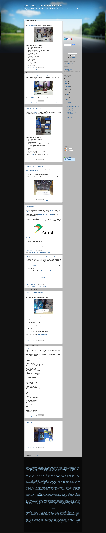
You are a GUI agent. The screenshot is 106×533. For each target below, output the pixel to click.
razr (61, 506)
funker (29, 480)
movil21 (35, 494)
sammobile (49, 508)
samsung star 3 (58, 515)
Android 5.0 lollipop (37, 469)
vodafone (48, 521)
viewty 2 (46, 521)
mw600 (39, 496)
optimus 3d (51, 502)
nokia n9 (27, 501)
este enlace (28, 237)
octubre (68, 89)
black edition (70, 470)
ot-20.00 (74, 502)
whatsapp (68, 521)
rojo (42, 102)
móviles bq (65, 494)
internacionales (75, 487)
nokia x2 (36, 501)
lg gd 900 (43, 489)
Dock (38, 476)
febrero (67, 121)
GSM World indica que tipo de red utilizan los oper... (72, 113)
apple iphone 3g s (77, 469)
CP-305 (44, 475)
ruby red (44, 102)
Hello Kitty (54, 484)
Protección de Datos (68, 69)
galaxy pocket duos (75, 481)
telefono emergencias (38, 520)
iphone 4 (56, 488)
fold (33, 160)
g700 (33, 480)
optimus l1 (57, 502)
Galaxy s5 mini (37, 483)
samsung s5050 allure (53, 514)
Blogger (61, 529)
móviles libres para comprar (46, 495)
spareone (55, 519)
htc (59, 484)
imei (69, 487)
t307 (69, 519)
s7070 (77, 507)
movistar (36, 496)
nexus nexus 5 (59, 496)
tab (73, 519)
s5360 (59, 507)
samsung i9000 (68, 513)
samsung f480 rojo (69, 511)
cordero (39, 475)
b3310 (48, 470)
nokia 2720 (77, 496)
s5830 (67, 507)
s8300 (34, 508)
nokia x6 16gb (39, 449)
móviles (47, 494)
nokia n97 (29, 501)
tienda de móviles (58, 520)
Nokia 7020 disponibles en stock (34, 108)
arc (26, 470)
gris (35, 160)
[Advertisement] (47, 15)
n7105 (45, 496)
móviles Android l (56, 494)
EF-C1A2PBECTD (35, 477)
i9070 (45, 487)
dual (33, 102)
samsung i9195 (78, 513)
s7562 (32, 508)
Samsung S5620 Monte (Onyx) (32, 170)
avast (40, 470)
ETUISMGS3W (78, 477)
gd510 (62, 483)
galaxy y (44, 483)
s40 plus (48, 507)
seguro (71, 515)
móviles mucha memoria (55, 495)
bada (59, 470)
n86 (47, 496)
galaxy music (52, 481)
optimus (47, 502)
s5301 (55, 507)
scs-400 (68, 515)
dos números (46, 476)
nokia (31, 449)
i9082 (47, 487)
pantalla (49, 503)
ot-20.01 (77, 502)
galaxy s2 (68, 482)
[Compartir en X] (41, 67)
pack (44, 503)
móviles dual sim (28, 495)
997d (31, 467)
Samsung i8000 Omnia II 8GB (38, 513)
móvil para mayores (75, 493)
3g (57, 466)
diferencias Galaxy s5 (32, 476)
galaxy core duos (73, 480)
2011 (66, 83)
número (54, 501)
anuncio (57, 469)
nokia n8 (76, 500)
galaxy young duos (48, 483)
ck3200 (44, 252)
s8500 (36, 508)
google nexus (74, 483)
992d (28, 467)
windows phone (31, 522)
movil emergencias (60, 493)
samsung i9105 (73, 513)
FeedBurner (74, 57)
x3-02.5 (54, 522)
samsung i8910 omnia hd (61, 513)
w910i (58, 521)
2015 (66, 76)
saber (40, 508)
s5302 (57, 507)
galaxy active (60, 480)
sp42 (42, 519)
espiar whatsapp (73, 477)
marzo (67, 100)
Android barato (42, 469)
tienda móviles (76, 520)
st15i (57, 519)
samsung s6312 (33, 515)
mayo (67, 97)
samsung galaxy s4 (64, 512)
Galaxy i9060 (43, 481)
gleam (68, 483)
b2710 (46, 470)
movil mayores (68, 493)
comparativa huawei (42, 474)
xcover (59, 522)
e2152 (65, 476)
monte (31, 200)
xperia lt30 (72, 522)
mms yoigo (56, 416)
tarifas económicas (30, 520)
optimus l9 (60, 502)
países (44, 286)
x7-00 (56, 522)
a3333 (33, 467)
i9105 (53, 487)
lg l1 (61, 489)
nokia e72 (36, 500)
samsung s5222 (59, 514)
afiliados (41, 468)
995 (29, 467)
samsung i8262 (45, 513)
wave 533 (65, 521)
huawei (56, 486)
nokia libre (40, 500)
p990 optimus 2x (41, 503)
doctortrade (40, 476)
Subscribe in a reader (68, 63)
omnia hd (69, 501)
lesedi (75, 488)
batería (66, 470)
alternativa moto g (74, 468)
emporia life (48, 477)
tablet (75, 519)
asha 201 (33, 470)
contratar (27, 475)
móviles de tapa (78, 494)
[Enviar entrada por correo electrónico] (36, 67)
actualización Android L (50, 467)
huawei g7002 (29, 487)
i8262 (38, 487)
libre (37, 160)
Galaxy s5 (33, 483)
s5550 (61, 507)
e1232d (63, 476)
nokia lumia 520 (48, 500)
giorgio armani (65, 483)
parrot (51, 503)
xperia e (67, 522)
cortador (42, 475)
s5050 (50, 507)
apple (64, 469)
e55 (73, 476)
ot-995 (27, 503)
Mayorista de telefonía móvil (69, 70)
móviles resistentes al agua (63, 495)
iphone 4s (58, 488)
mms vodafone (50, 416)
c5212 (31, 102)
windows (27, 522)
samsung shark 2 (48, 515)
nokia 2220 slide (72, 496)
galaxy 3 (40, 480)
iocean (79, 487)
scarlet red (65, 515)
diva (36, 476)
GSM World (35, 265)
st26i (64, 519)
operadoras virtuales (43, 502)
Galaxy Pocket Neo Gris (42, 482)
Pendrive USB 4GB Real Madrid (65, 503)
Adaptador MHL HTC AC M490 (35, 468)
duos (40, 102)
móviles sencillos (70, 495)
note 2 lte (47, 501)
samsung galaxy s (50, 512)
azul (42, 470)
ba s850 (57, 470)
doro (43, 476)
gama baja (53, 483)
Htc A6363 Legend (32, 25)
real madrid (64, 506)
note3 (50, 501)
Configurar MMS (30, 348)
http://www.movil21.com (42, 334)
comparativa (37, 474)
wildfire (77, 521)
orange (71, 502)
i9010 (43, 487)
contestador (78, 474)
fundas (27, 480)
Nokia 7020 (35, 112)
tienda (54, 520)
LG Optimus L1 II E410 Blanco (70, 489)
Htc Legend (28, 22)
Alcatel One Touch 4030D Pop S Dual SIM (58, 468)
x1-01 (42, 522)
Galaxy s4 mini (29, 483)
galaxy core (64, 480)
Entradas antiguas (56, 452)
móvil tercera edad (31, 494)
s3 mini (39, 507)
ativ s (38, 470)
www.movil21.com (29, 98)
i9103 (51, 487)
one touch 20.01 (30, 502)
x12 (50, 522)
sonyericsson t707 (36, 519)
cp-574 (47, 475)
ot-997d (29, 503)
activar (45, 467)
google (70, 483)
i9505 (60, 487)
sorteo (40, 519)
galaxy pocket (69, 481)
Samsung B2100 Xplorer (61, 508)
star (65, 519)
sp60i (49, 519)
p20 (34, 503)
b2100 (44, 470)
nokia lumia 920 (63, 500)
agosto (67, 92)
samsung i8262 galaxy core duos (53, 513)
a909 (36, 467)
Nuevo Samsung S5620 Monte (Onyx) (35, 166)
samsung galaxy (74, 511)
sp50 (47, 519)
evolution (48, 252)
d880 (49, 475)
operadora (38, 502)
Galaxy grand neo (38, 481)
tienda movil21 (70, 520)
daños (53, 475)
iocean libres (35, 488)
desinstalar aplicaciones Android (62, 475)
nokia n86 (78, 500)
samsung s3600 (47, 514)
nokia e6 (27, 500)
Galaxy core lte (28, 481)
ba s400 (55, 470)
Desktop (79, 475)
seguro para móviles (75, 515)
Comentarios (68, 150)
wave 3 (62, 521)
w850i (56, 521)
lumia (62, 490)
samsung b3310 (67, 508)
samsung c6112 (40, 342)
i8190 (36, 487)
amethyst (28, 469)
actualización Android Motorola (58, 467)
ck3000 (38, 252)
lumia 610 (71, 490)
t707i (71, 519)
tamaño (79, 519)
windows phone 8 (38, 522)
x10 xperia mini (47, 522)
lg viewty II (78, 489)
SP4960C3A (44, 519)
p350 (36, 503)
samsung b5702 (72, 508)
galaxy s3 (76, 482)
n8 (46, 496)
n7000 (41, 496)
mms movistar (39, 416)
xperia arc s (64, 522)
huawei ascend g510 (66, 486)
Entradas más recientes (32, 452)
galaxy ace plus (51, 480)
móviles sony (76, 495)
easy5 (27, 477)
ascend (28, 470)
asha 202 (36, 470)
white (75, 521)
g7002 (35, 480)
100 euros (27, 466)
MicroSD (42, 329)
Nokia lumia (44, 500)
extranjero (36, 286)
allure (70, 468)
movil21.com (44, 494)
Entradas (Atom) (34, 455)
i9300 (58, 487)
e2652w (72, 476)
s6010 (69, 507)
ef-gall (39, 477)
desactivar (55, 475)
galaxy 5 (43, 480)
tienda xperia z (33, 521)
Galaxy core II (78, 480)
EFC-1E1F (41, 477)
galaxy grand (33, 481)
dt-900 (53, 476)
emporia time (57, 477)
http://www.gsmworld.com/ (45, 270)
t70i (72, 519)
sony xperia (45, 518)
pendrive (59, 503)
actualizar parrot (33, 252)
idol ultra (63, 487)
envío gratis (61, 477)
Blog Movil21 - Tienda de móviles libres (43, 5)
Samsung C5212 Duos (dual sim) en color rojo (37, 75)
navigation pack (52, 496)
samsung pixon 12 (42, 514)
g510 (31, 480)
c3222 (70, 471)
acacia (39, 467)
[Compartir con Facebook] (42, 67)
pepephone (72, 503)
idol (61, 487)
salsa (42, 508)
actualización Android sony (76, 467)
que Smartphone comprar (54, 506)
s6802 (75, 507)
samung (62, 515)
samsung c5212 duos (55, 102)
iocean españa (28, 488)
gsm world (41, 286)
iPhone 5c (62, 488)
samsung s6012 (28, 515)
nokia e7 (33, 500)
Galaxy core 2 (68, 480)
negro (55, 496)
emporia (44, 477)
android (31, 469)
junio (70, 488)
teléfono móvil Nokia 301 (46, 520)
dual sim (36, 102)
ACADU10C (42, 467)
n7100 (43, 496)
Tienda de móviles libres (68, 72)
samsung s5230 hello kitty (66, 514)
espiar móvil (69, 477)
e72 (78, 476)
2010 (66, 84)
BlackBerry (74, 470)
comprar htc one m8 (48, 474)
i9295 (56, 487)
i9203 (55, 487)
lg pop (76, 489)
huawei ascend (60, 486)
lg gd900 (46, 489)
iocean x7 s (44, 488)
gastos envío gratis (58, 483)
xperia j (70, 522)
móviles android (51, 494)
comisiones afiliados (32, 474)
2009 (66, 124)
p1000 (32, 503)
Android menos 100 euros (51, 469)
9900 (26, 467)
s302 (40, 507)
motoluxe (44, 493)
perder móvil (76, 503)
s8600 (38, 508)
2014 (66, 78)
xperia (61, 522)
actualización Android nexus (68, 467)
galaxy (37, 480)
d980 (51, 475)
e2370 (70, 476)
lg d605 (30, 489)
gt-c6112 (35, 342)
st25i (62, 519)
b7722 (52, 470)
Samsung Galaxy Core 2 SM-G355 (36, 512)
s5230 (52, 507)
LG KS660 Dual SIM (57, 489)
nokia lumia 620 (58, 500)
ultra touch (40, 521)
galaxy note (56, 481)
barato (62, 470)
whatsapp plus (72, 521)
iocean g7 (31, 488)
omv (78, 501)
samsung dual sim (36, 511)
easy (79, 476)
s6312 (73, 507)
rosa (44, 160)
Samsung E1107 (46, 511)
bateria (64, 470)
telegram (51, 520)
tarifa (26, 520)
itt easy (66, 488)
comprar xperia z (59, 474)
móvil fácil (64, 493)
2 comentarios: (30, 250)
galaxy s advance (55, 482)
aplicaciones (60, 469)
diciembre (68, 86)
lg (76, 488)
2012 (66, 81)
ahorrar (44, 468)
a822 (35, 467)
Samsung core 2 (30, 511)
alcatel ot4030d (67, 468)
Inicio (45, 452)
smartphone (63, 516)
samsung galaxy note (44, 512)
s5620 (36, 200)
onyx (34, 200)
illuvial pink (66, 487)
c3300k (73, 471)
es (69, 159)
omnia (67, 501)
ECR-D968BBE (30, 477)
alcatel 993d (50, 468)
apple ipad (67, 469)
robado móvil (29, 507)
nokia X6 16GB (38, 425)
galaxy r (48, 482)
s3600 (42, 507)
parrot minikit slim (55, 503)
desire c (73, 475)
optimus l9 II (64, 502)
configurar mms (33, 416)
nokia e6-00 (30, 500)
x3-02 (52, 522)
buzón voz (55, 471)
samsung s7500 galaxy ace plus (41, 515)
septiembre (68, 91)
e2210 (68, 476)
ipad (51, 488)
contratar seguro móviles (32, 475)
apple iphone (72, 469)
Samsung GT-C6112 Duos (31, 295)
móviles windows (32, 496)
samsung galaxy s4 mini (70, 512)
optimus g (54, 502)
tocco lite (36, 521)
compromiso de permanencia (66, 474)
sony (27, 518)
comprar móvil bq (54, 474)
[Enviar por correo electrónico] (38, 67)
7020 (31, 160)
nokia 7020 (40, 160)
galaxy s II (65, 482)
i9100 (49, 487)
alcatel (46, 468)
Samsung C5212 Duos (31, 97)
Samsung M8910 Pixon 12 (35, 514)
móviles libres (39, 495)
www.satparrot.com (43, 244)
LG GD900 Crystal (50, 489)
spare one (51, 519)
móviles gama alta (33, 495)
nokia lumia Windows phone (70, 500)
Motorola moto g (52, 493)
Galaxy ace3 (55, 480)
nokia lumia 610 (53, 500)
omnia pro (75, 501)
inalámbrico (71, 487)
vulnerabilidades (53, 521)
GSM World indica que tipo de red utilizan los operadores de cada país (43, 256)
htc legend (36, 69)
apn (62, 469)
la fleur (73, 488)
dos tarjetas (50, 476)
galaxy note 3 (60, 481)
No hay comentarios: (31, 67)
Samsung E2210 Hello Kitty (62, 511)
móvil (56, 493)
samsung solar (53, 515)
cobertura (32, 286)
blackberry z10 (78, 470)
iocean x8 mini (48, 488)
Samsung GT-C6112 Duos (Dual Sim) (35, 292)
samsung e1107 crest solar (53, 511)
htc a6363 (32, 69)
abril (67, 99)
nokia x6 (34, 449)
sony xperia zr (31, 519)
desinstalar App (69, 475)
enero (67, 122)
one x (34, 502)
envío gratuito (65, 477)
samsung (48, 102)
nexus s (62, 496)
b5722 (50, 470)
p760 (37, 503)
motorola (47, 493)
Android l (46, 469)
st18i (59, 519)
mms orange (44, 416)
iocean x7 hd (40, 488)
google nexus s (78, 483)
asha (30, 470)
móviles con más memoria (71, 494)
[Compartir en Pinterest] (43, 67)
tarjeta (34, 520)
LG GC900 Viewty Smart (38, 489)
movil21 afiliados (39, 494)
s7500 (29, 508)
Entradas (67, 148)
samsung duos (41, 511)
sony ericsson (30, 518)
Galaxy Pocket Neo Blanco (35, 482)
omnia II (72, 501)
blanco (27, 471)
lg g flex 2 (32, 489)
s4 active (45, 507)
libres (31, 490)
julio (67, 94)
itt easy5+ (68, 488)
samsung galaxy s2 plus (57, 512)
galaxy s (50, 482)
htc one (76, 484)
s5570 (63, 507)
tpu (38, 521)
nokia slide (33, 501)
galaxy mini (47, 481)
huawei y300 (33, 487)
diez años (27, 476)
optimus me (68, 502)
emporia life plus (52, 477)
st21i (60, 519)
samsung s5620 (45, 200)
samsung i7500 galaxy (30, 513)
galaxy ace (46, 480)
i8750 (40, 487)
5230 (63, 466)
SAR (33, 154)
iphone (53, 488)
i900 (41, 487)
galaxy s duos (60, 482)
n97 (49, 496)
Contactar (66, 67)
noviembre (68, 87)
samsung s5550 (72, 514)
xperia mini (76, 522)
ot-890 (79, 502)
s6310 (71, 507)
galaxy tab (40, 483)
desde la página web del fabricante (46, 214)
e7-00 (76, 476)
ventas (43, 521)
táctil (77, 519)
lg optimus (64, 489)
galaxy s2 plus (72, 482)
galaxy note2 (65, 481)
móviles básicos (61, 494)
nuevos (52, 501)
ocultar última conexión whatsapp (61, 501)
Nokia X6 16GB (29, 422)
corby (37, 475)
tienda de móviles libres (64, 520)
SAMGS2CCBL (45, 508)
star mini (67, 519)
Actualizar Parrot (30, 206)
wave (60, 521)
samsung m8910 (28, 514)
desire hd (76, 475)
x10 (44, 522)
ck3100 (41, 252)
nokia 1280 (68, 496)
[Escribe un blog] (40, 67)
